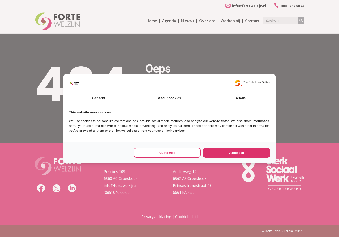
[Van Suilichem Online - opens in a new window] (252, 82)
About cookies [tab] (169, 98)
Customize (167, 153)
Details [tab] (240, 98)
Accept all (236, 153)
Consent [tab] (98, 98)
